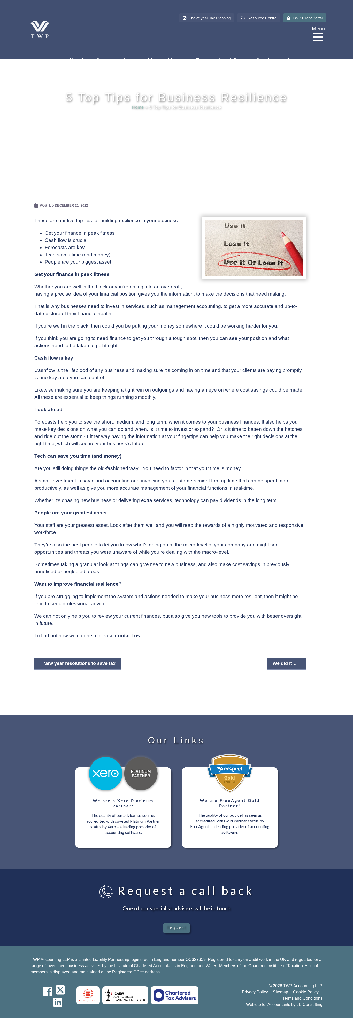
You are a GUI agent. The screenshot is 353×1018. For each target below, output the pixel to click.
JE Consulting (310, 1004)
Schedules (267, 60)
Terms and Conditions (302, 998)
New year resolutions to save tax (79, 663)
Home (138, 107)
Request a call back (183, 890)
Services (105, 60)
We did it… (285, 663)
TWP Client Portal (307, 18)
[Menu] (319, 37)
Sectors (131, 60)
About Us (78, 60)
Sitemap (280, 992)
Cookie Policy (306, 992)
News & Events (231, 60)
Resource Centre (262, 18)
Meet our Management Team (177, 60)
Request (176, 927)
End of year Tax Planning (209, 18)
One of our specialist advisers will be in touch (176, 908)
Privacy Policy (255, 992)
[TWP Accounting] (39, 29)
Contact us (298, 60)
